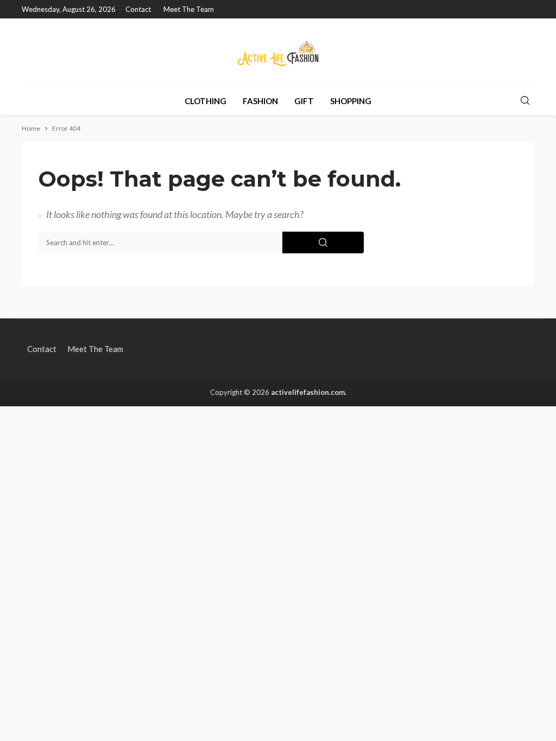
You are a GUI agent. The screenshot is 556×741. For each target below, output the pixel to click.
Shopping (350, 101)
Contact (138, 9)
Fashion (260, 101)
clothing (205, 101)
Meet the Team (188, 9)
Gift (304, 101)
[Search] (525, 101)
